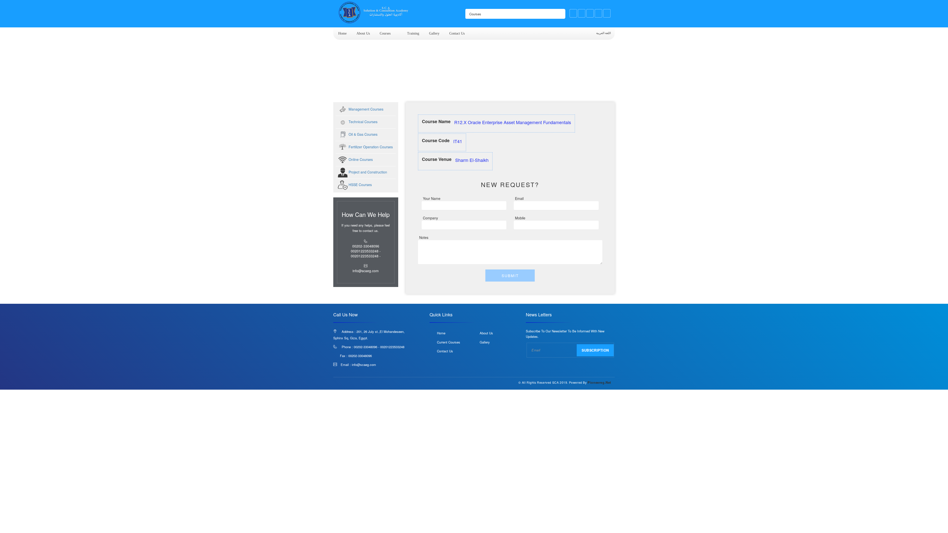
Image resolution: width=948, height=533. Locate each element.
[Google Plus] (590, 13)
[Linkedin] (607, 13)
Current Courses (448, 342)
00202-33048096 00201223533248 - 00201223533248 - (366, 251)
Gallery (434, 33)
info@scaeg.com (364, 364)
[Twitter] (581, 13)
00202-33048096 (360, 355)
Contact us (457, 33)
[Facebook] (573, 13)
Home (342, 33)
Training (413, 33)
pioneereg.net (599, 382)
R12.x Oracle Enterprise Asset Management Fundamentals (418, 92)
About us (363, 33)
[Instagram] (598, 13)
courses (385, 33)
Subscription (595, 350)
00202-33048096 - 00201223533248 (379, 346)
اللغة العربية (604, 33)
